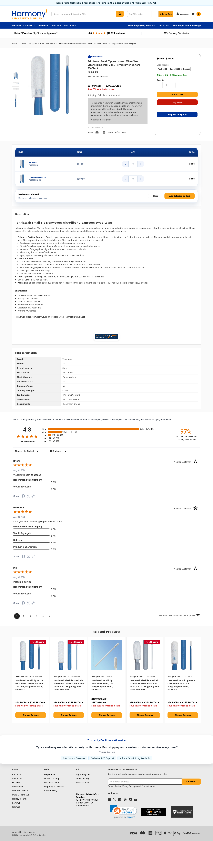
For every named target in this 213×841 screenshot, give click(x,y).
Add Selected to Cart (179, 196)
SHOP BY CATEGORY (22, 25)
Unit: (163, 65)
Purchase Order (52, 782)
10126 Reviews (30, 441)
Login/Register (83, 774)
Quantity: (161, 80)
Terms (25, 798)
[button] (124, 812)
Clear (155, 196)
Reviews (16, 802)
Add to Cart (166, 14)
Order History (82, 778)
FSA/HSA (16, 782)
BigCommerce (29, 832)
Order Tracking (51, 778)
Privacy (15, 798)
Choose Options (31, 715)
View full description (101, 119)
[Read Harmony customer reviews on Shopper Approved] (106, 336)
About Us (16, 774)
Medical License (20, 790)
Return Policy (50, 790)
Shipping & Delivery (53, 786)
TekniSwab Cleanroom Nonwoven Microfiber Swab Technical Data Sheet (50, 316)
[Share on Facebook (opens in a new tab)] (23, 497)
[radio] (106, 429)
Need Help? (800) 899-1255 (141, 25)
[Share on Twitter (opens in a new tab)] (28, 496)
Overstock (56, 25)
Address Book (82, 782)
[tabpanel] (30, 680)
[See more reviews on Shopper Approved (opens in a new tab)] (33, 496)
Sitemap (16, 806)
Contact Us (163, 25)
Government (18, 786)
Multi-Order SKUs (20, 794)
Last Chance (70, 25)
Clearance (43, 25)
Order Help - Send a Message (186, 25)
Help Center (50, 774)
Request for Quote (177, 114)
